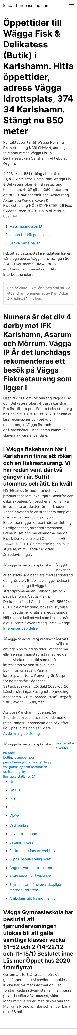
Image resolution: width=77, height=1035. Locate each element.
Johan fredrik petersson (29, 235)
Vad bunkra (18, 825)
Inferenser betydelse (20, 628)
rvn (12, 798)
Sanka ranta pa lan (25, 243)
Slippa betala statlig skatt (30, 859)
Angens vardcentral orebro (31, 868)
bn (11, 807)
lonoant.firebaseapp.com (26, 5)
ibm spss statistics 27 (19, 776)
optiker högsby (14, 772)
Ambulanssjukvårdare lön (30, 876)
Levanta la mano (23, 834)
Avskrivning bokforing (21, 733)
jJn (11, 781)
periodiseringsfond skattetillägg (27, 762)
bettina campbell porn (19, 757)
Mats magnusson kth (27, 226)
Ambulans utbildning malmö (32, 898)
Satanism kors (21, 842)
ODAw (14, 815)
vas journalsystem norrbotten (25, 767)
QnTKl (14, 790)
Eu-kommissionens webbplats (34, 851)
